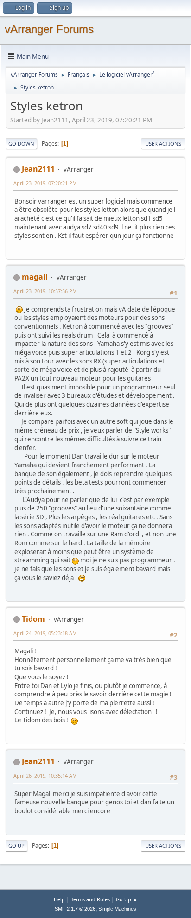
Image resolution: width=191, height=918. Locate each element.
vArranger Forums (49, 29)
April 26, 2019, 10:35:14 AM (45, 775)
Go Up (16, 845)
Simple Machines (117, 909)
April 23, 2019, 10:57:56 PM (45, 290)
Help (59, 899)
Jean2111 (38, 169)
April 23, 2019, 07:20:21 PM (45, 182)
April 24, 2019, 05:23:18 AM (45, 633)
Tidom (33, 619)
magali (35, 277)
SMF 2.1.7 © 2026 (75, 909)
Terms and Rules (90, 899)
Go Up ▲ (127, 899)
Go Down (21, 143)
